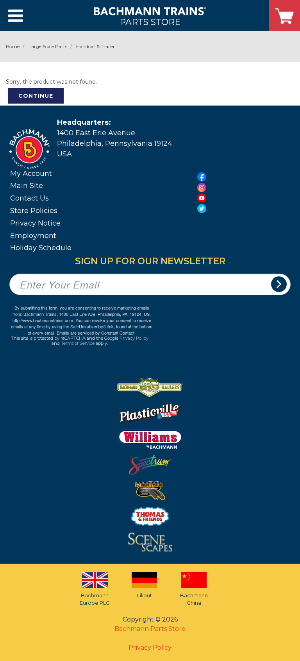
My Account (31, 173)
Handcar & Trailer (95, 46)
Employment (33, 235)
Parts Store (150, 22)
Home (13, 46)
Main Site (26, 185)
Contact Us (29, 198)
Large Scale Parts (48, 46)
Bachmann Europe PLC (95, 599)
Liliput (144, 595)
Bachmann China (194, 599)
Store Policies (33, 210)
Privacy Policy (134, 338)
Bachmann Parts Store (150, 628)
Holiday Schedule (40, 248)
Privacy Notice (35, 223)
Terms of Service (78, 343)
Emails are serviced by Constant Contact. (96, 333)
